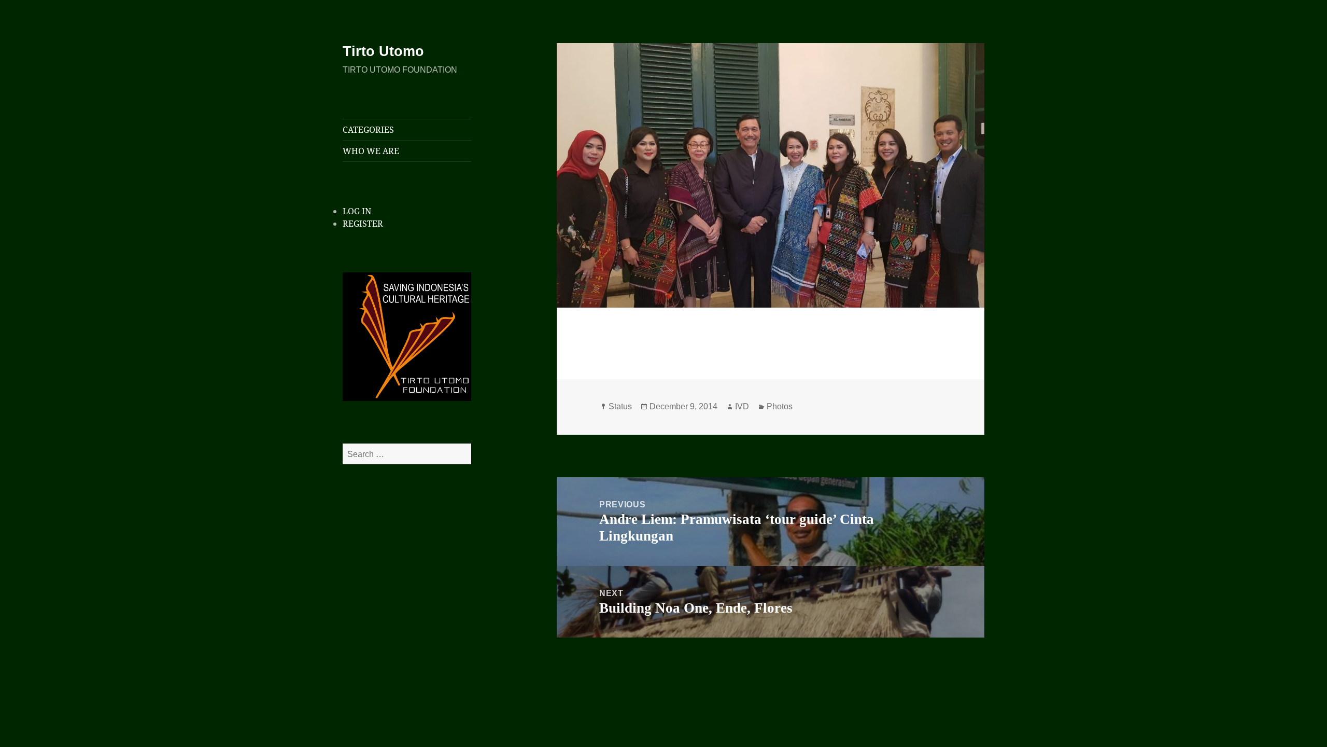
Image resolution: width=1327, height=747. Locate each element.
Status (620, 406)
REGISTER (363, 223)
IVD (742, 406)
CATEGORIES (368, 129)
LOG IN (357, 211)
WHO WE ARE (371, 151)
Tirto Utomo (383, 51)
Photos (780, 406)
